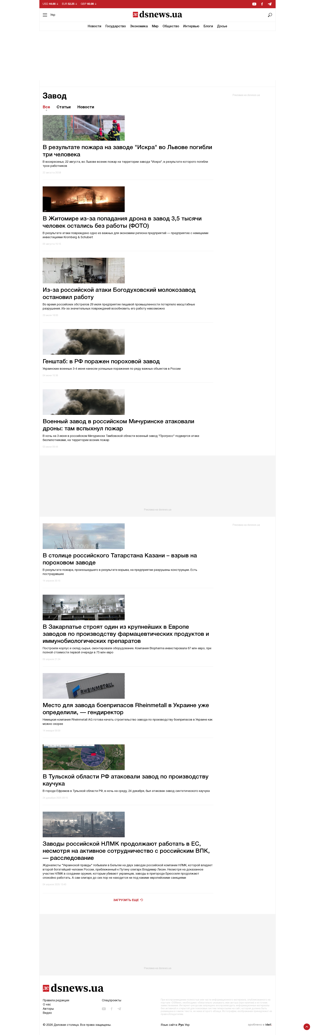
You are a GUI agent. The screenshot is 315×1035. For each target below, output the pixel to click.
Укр (52, 15)
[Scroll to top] (307, 1026)
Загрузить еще (126, 900)
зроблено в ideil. (260, 1024)
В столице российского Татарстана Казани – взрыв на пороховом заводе (120, 559)
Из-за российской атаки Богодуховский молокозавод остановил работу (119, 293)
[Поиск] (270, 15)
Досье (222, 26)
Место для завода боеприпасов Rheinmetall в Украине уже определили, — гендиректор (126, 709)
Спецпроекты (111, 1000)
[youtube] (254, 4)
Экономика (139, 26)
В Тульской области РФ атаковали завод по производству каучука (126, 780)
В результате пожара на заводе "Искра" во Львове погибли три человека (127, 151)
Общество (171, 26)
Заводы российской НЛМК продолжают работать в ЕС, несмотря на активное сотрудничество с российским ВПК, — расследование (126, 851)
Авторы (48, 1009)
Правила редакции (56, 1000)
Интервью (191, 26)
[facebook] (262, 4)
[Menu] (45, 15)
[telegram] (269, 4)
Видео (47, 1013)
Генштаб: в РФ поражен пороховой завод (101, 361)
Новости (94, 26)
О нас (47, 1004)
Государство (115, 26)
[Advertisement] (157, 56)
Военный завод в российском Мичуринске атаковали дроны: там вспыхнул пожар (118, 425)
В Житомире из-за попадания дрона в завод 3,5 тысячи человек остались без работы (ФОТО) (122, 222)
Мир (155, 26)
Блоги (208, 26)
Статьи (64, 107)
